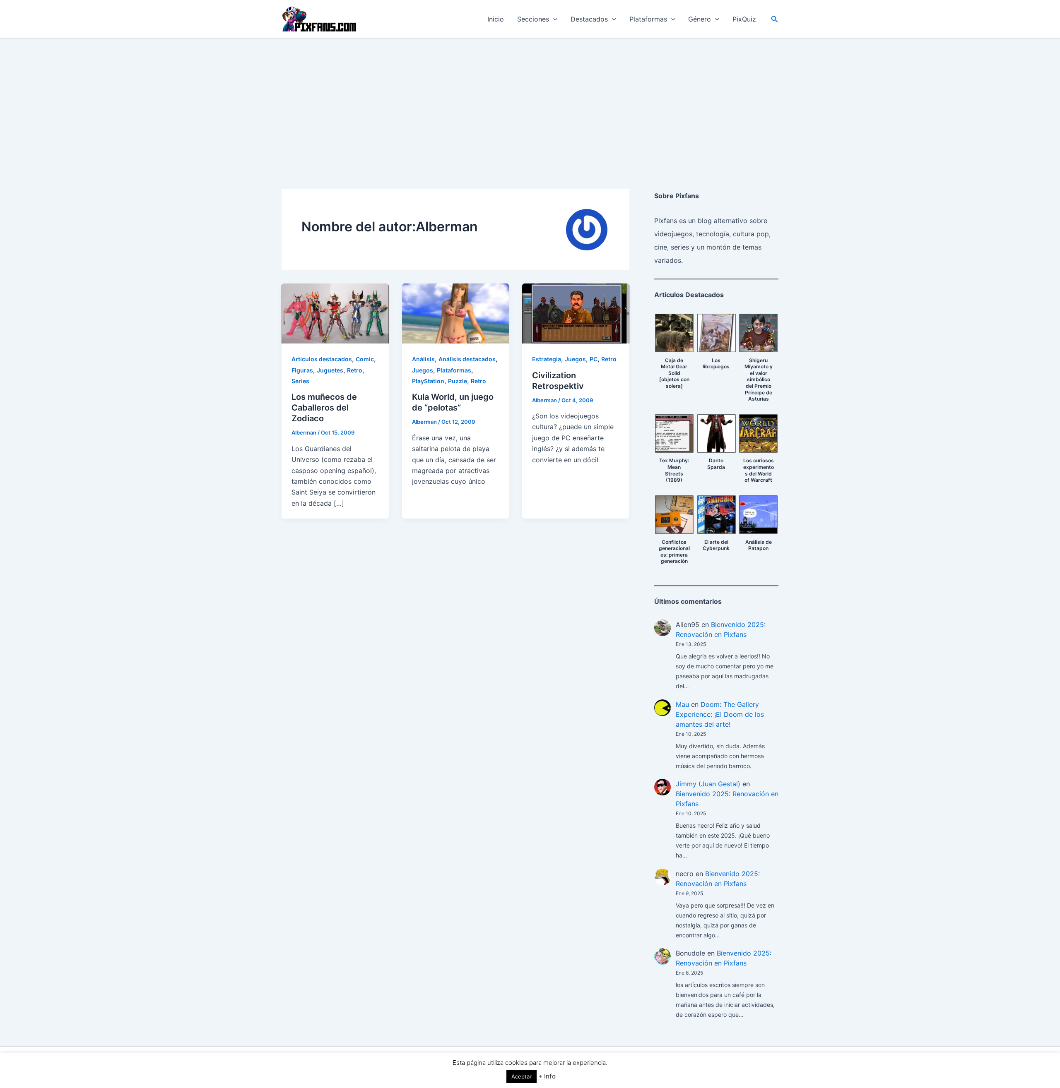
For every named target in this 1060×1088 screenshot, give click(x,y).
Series (300, 380)
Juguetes (330, 370)
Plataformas (648, 19)
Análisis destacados (467, 359)
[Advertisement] (530, 101)
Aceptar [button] (521, 1076)
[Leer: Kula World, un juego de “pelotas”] (455, 313)
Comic (365, 359)
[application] (553, 19)
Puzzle (457, 380)
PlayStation (428, 380)
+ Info (547, 1076)
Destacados (589, 19)
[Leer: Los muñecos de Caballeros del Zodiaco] (335, 313)
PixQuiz (744, 19)
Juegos (422, 370)
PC (593, 359)
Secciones (533, 19)
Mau (682, 704)
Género (699, 19)
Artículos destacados (322, 359)
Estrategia (546, 359)
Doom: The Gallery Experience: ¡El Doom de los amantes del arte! (720, 714)
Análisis (423, 359)
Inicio (495, 19)
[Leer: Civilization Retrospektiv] (575, 313)
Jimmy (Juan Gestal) (708, 784)
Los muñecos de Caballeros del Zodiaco (324, 407)
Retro (354, 370)
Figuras (302, 370)
